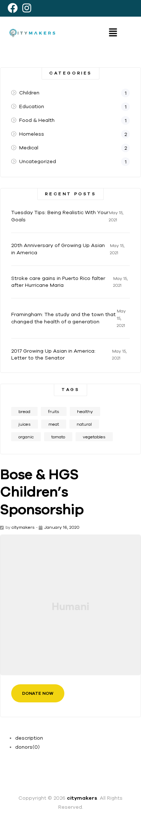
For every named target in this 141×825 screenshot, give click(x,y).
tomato (58, 436)
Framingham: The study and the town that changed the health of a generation (63, 317)
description (29, 738)
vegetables (94, 436)
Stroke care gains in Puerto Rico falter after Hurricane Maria (58, 281)
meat (53, 424)
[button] (113, 33)
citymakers (23, 527)
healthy (85, 411)
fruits (53, 411)
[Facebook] (12, 8)
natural (84, 424)
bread (24, 411)
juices (24, 424)
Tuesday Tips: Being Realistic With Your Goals (59, 215)
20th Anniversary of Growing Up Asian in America (58, 248)
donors (27, 747)
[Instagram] (27, 8)
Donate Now (38, 693)
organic (26, 436)
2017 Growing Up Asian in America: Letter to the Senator (53, 354)
